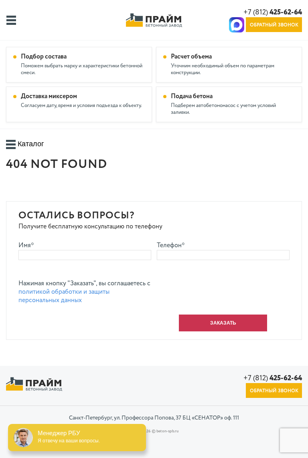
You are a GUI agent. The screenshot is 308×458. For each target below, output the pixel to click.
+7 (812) (272, 12)
